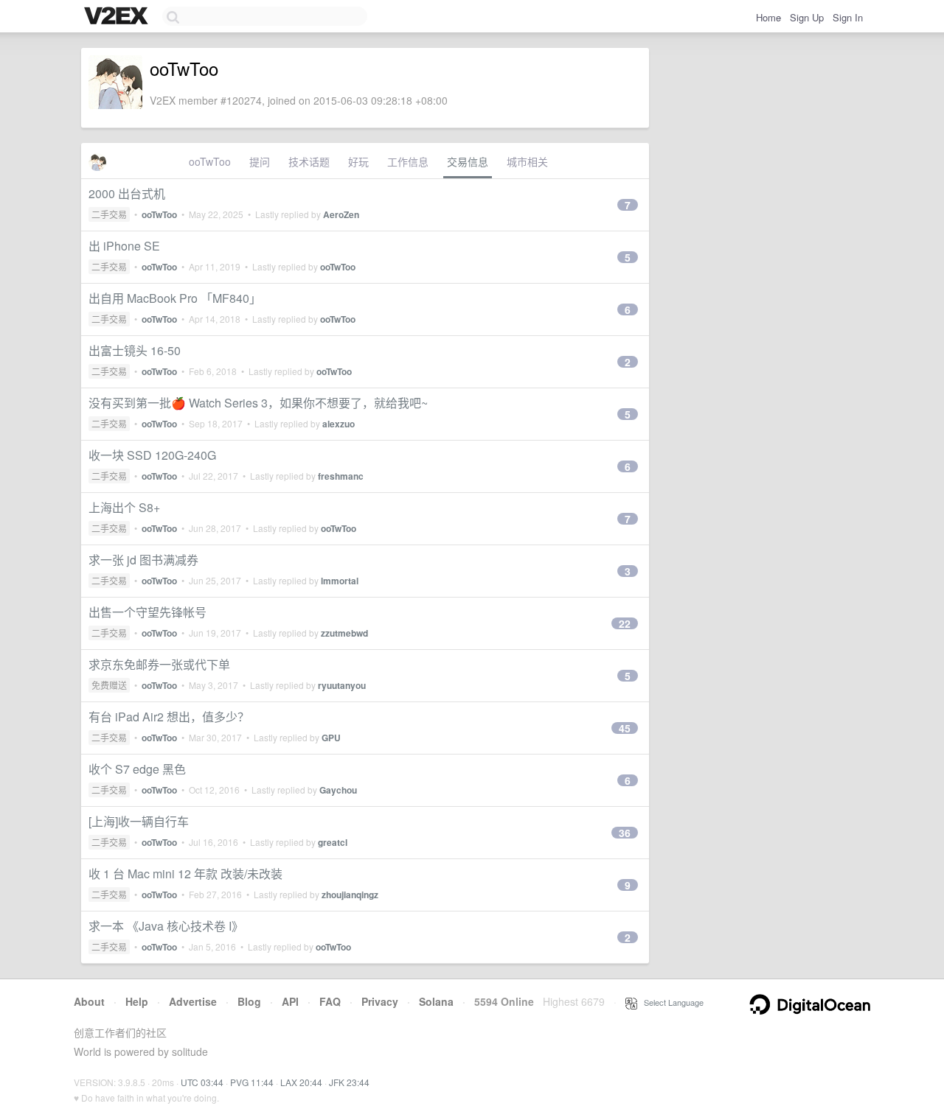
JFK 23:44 (349, 1082)
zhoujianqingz (350, 894)
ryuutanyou (342, 685)
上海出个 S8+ (124, 507)
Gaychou (338, 790)
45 (625, 728)
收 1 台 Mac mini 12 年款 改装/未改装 (185, 873)
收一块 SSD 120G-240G (152, 455)
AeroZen (341, 214)
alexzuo (338, 423)
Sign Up (807, 17)
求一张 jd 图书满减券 (143, 559)
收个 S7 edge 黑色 (137, 768)
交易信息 (467, 161)
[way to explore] (118, 16)
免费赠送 (109, 685)
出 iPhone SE (124, 245)
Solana (436, 1001)
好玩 (358, 161)
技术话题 (309, 161)
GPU (331, 737)
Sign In (848, 17)
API (290, 1001)
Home (768, 17)
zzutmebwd (344, 633)
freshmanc (341, 476)
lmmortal (339, 580)
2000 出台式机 (126, 193)
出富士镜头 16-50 (134, 350)
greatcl (332, 842)
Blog (249, 1001)
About (89, 1001)
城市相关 (527, 161)
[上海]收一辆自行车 (138, 821)
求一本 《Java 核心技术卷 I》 (165, 925)
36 (625, 833)
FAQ (330, 1001)
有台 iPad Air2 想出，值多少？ (168, 716)
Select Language (670, 1002)
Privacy (379, 1001)
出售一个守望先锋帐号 (147, 611)
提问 (259, 161)
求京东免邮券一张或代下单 (159, 664)
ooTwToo (210, 161)
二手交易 (109, 214)
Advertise (193, 1001)
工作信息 (407, 161)
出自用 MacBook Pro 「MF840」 (174, 298)
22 (625, 623)
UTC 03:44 (202, 1082)
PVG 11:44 (252, 1082)
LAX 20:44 (301, 1082)
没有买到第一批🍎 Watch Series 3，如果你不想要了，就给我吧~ (258, 402)
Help (136, 1001)
